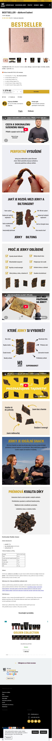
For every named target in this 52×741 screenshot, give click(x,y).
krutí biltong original (32, 586)
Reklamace (4, 706)
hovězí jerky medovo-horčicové (25, 588)
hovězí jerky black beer (18, 590)
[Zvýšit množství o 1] (21, 91)
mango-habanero (5, 588)
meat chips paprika (14, 588)
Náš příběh (4, 698)
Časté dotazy (5, 696)
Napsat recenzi (10, 678)
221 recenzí (15, 671)
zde (21, 734)
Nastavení (8, 737)
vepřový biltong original (7, 590)
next (49, 637)
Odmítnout (35, 732)
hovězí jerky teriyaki (27, 590)
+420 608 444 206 (20, 0)
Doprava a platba (6, 692)
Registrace (46, 0)
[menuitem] (10, 5)
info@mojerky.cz (9, 0)
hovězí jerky (39, 586)
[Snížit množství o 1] (14, 91)
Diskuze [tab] (31, 111)
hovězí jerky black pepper (38, 590)
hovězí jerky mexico (36, 588)
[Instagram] (32, 721)
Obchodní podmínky (6, 700)
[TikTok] (39, 721)
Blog (3, 694)
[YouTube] (35, 721)
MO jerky (8, 15)
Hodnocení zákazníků (17, 18)
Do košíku (36, 91)
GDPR (3, 702)
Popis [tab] (20, 111)
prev (3, 637)
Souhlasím (43, 732)
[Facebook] (28, 721)
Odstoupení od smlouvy (7, 704)
